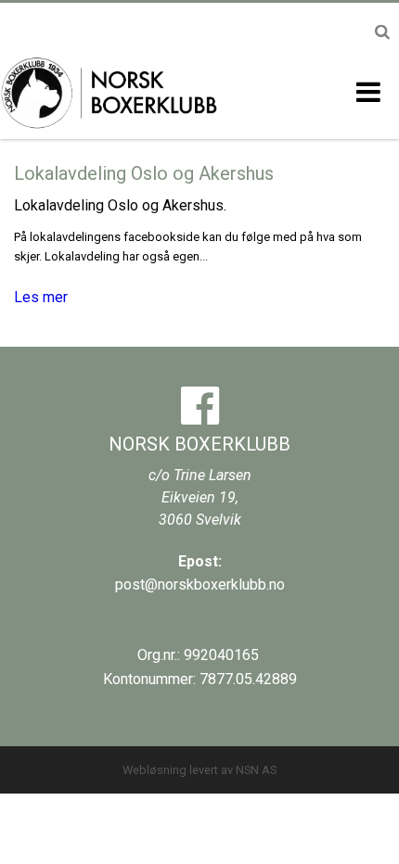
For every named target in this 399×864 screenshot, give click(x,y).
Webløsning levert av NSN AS (199, 770)
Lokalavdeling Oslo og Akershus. (120, 205)
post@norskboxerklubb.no (200, 584)
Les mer (41, 297)
